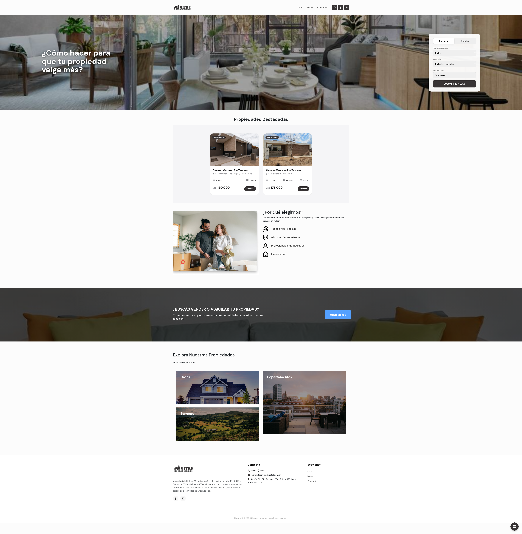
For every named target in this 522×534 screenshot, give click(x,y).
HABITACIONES (438, 70)
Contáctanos (338, 314)
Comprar (444, 41)
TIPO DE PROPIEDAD (440, 48)
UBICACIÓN (437, 59)
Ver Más (250, 189)
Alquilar (465, 41)
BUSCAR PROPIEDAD (454, 83)
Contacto (322, 7)
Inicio (300, 7)
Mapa (310, 7)
